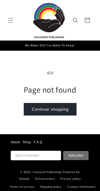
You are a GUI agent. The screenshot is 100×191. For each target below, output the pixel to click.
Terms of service (22, 186)
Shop (27, 142)
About (15, 142)
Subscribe (76, 155)
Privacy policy (70, 178)
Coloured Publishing (47, 172)
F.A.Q (38, 142)
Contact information (81, 186)
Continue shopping (50, 109)
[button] (11, 20)
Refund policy (45, 178)
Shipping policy (51, 186)
